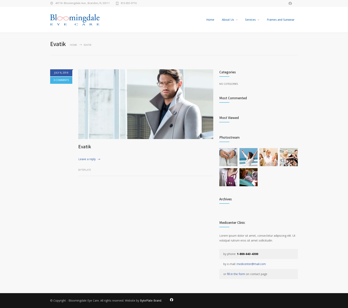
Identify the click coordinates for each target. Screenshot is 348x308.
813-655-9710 (129, 3)
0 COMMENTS (61, 80)
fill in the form (236, 274)
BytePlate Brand (150, 300)
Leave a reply (87, 159)
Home (210, 19)
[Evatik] (145, 104)
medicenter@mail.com (251, 264)
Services (250, 19)
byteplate (84, 170)
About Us (228, 19)
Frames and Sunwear (280, 19)
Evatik (84, 146)
